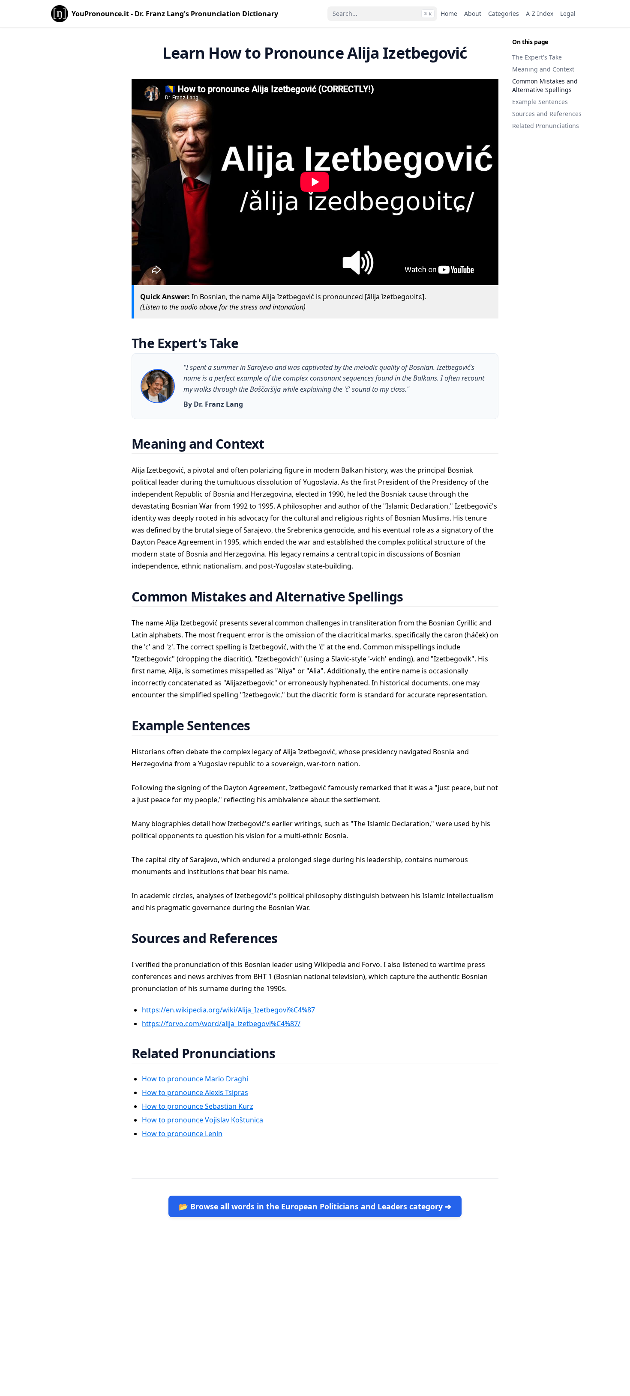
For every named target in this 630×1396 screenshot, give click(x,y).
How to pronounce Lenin (182, 1133)
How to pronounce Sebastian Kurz (197, 1106)
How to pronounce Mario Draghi (195, 1078)
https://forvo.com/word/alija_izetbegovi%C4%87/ (221, 1023)
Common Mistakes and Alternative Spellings (545, 85)
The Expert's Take (537, 57)
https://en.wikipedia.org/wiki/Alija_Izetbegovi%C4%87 (228, 1010)
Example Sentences (540, 102)
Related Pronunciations (545, 126)
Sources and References (547, 114)
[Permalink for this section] (249, 343)
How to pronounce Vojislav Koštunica (202, 1120)
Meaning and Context (543, 69)
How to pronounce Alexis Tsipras (195, 1092)
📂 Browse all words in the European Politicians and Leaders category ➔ (315, 1206)
